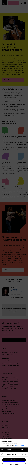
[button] (15, 450)
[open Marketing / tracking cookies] (25, 454)
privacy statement (19, 445)
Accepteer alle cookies (14, 460)
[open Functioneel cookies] (25, 449)
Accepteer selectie (14, 464)
